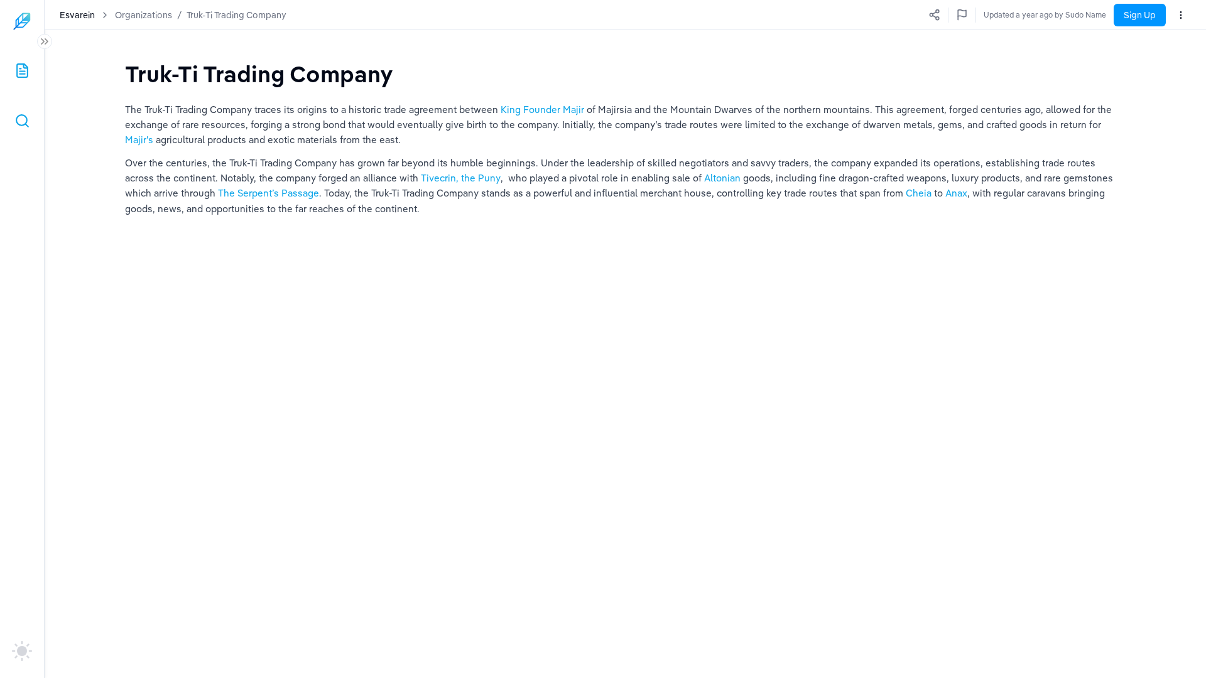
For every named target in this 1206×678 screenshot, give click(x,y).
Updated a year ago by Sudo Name (1045, 14)
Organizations (143, 15)
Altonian (723, 178)
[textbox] (259, 73)
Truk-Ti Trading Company (236, 15)
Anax (956, 193)
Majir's (140, 140)
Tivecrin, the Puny (461, 178)
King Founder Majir (542, 110)
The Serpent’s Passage (268, 193)
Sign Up (1140, 15)
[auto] (22, 651)
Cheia (920, 193)
